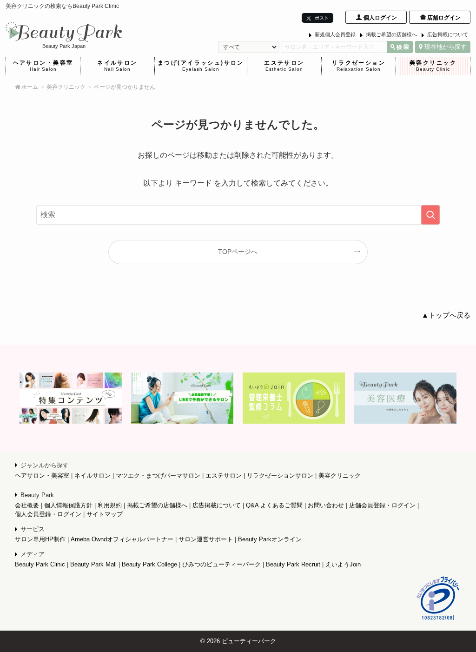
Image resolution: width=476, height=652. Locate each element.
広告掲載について (447, 34)
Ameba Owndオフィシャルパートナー (122, 539)
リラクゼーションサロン (280, 475)
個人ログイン (380, 17)
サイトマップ (104, 514)
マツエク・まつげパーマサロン (158, 475)
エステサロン (284, 66)
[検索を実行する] (430, 215)
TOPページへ (238, 251)
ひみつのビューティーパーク (221, 564)
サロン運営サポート (205, 539)
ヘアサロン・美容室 (43, 66)
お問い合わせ (326, 505)
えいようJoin (343, 564)
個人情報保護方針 (68, 505)
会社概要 (27, 505)
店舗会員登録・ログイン (382, 505)
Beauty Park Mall (93, 564)
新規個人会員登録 (335, 34)
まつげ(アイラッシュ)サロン (201, 66)
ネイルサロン (117, 66)
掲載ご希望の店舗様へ (391, 34)
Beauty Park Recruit (293, 564)
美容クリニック (433, 66)
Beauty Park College (149, 564)
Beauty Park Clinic (40, 564)
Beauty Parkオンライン (270, 539)
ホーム (29, 87)
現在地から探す (445, 46)
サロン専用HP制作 (40, 539)
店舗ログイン (444, 17)
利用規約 (110, 505)
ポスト (321, 17)
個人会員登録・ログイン (48, 514)
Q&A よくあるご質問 (274, 505)
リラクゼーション (358, 66)
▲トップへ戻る (446, 315)
